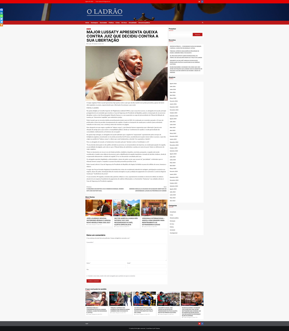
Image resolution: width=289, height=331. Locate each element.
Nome (89, 263)
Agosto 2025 (173, 118)
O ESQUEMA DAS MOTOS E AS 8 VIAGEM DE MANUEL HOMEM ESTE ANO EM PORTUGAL (105, 188)
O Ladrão (90, 43)
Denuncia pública (144, 22)
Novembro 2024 (174, 145)
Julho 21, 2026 (152, 226)
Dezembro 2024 (174, 142)
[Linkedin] (1, 12)
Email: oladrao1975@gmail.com (103, 1)
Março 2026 (173, 98)
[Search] (203, 22)
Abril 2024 (172, 165)
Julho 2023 (173, 192)
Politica (111, 22)
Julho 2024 (173, 156)
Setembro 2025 (174, 115)
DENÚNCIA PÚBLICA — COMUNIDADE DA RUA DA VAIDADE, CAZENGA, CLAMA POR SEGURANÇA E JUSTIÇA (185, 47)
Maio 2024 (173, 162)
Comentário (90, 242)
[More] (1, 24)
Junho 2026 (173, 89)
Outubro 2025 (173, 112)
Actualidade (133, 22)
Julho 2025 (173, 121)
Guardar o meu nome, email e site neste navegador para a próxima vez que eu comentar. (111, 276)
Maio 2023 (173, 197)
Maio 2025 (173, 127)
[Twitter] (1, 18)
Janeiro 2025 (173, 139)
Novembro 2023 (174, 180)
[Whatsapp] (1, 15)
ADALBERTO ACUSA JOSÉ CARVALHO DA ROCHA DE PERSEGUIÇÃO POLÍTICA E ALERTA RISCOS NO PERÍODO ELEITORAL (185, 62)
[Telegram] (1, 21)
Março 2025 (173, 133)
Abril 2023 (172, 200)
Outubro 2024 (173, 148)
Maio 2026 (173, 92)
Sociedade (103, 22)
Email (129, 263)
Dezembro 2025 (174, 107)
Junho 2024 (173, 159)
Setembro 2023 (174, 186)
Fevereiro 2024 (174, 171)
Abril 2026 (172, 95)
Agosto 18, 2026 (96, 314)
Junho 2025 (173, 124)
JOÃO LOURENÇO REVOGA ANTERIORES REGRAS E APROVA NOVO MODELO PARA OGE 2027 (99, 220)
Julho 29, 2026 (124, 226)
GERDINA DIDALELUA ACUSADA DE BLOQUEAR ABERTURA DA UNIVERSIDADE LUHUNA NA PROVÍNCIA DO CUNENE (147, 188)
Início (87, 22)
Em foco (124, 22)
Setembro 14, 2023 (97, 43)
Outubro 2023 (173, 183)
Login (86, 323)
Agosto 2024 (173, 153)
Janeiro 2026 (173, 104)
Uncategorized (173, 233)
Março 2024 (173, 168)
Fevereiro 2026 (174, 101)
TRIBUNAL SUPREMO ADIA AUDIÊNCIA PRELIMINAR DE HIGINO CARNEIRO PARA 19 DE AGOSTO (184, 52)
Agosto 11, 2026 (96, 224)
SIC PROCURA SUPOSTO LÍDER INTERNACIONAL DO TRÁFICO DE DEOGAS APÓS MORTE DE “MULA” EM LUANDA (186, 56)
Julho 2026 (173, 86)
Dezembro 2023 (174, 177)
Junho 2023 (173, 195)
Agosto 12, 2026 (120, 312)
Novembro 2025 (174, 110)
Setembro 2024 (174, 151)
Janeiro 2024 (173, 174)
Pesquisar (172, 29)
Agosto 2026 (173, 83)
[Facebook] (1, 9)
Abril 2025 (172, 130)
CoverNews (149, 328)
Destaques (94, 22)
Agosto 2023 (173, 189)
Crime (118, 22)
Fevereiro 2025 (174, 136)
